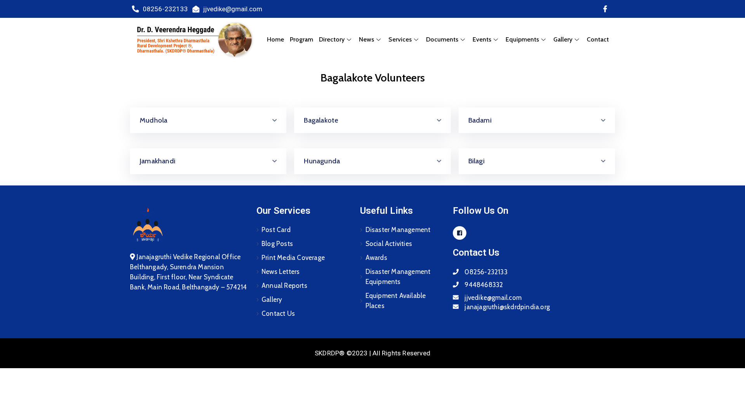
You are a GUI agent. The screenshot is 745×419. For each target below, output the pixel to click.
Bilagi (476, 161)
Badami (480, 120)
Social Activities (389, 244)
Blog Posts (277, 244)
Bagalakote (321, 120)
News (366, 39)
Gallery (272, 299)
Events (482, 39)
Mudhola (153, 120)
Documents (442, 39)
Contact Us (278, 313)
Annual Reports (284, 285)
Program (301, 39)
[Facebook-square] (459, 233)
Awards (376, 257)
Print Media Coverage (293, 257)
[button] (208, 120)
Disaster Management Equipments (398, 277)
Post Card (276, 230)
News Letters (281, 271)
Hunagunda (322, 161)
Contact (598, 39)
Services (400, 39)
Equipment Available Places (396, 301)
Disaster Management (398, 230)
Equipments (522, 39)
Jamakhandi (157, 161)
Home (275, 39)
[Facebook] (605, 9)
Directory (332, 39)
